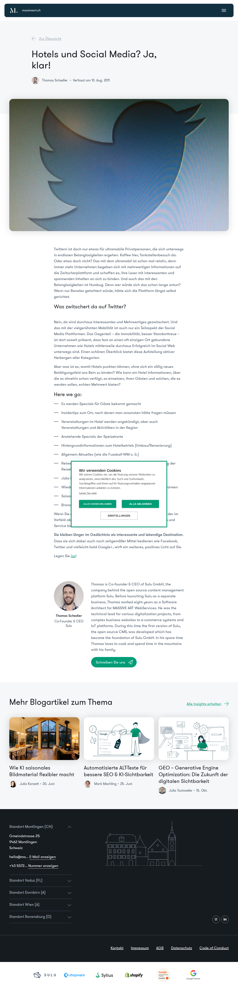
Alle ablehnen (140, 503)
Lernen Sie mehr (88, 493)
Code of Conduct (214, 947)
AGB (160, 947)
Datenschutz (181, 947)
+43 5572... (33, 865)
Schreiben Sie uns (110, 662)
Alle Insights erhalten (204, 703)
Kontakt (117, 947)
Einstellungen (119, 515)
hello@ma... (32, 856)
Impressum (140, 947)
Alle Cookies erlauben (97, 504)
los (73, 555)
